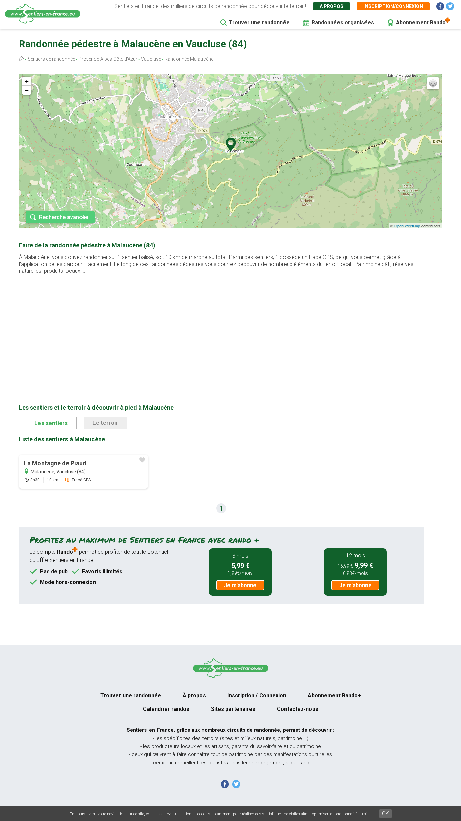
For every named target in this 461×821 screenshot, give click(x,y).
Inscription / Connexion (256, 695)
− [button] (27, 90)
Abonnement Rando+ (334, 695)
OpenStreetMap (407, 225)
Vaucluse (151, 59)
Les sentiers (51, 423)
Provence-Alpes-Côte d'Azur (108, 59)
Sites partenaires (233, 709)
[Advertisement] (221, 328)
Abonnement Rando (421, 22)
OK (385, 813)
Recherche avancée (63, 217)
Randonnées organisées (342, 22)
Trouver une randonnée (259, 22)
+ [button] (27, 81)
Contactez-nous (297, 709)
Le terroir (105, 422)
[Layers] (433, 83)
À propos (331, 6)
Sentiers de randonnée (51, 59)
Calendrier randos (166, 709)
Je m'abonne (240, 585)
